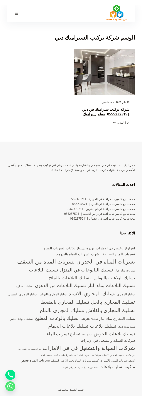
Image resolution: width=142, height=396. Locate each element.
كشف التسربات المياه (68, 355)
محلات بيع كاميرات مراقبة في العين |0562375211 (103, 204)
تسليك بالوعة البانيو (22, 319)
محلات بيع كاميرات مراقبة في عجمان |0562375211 (102, 218)
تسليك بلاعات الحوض (114, 333)
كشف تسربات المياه (49, 355)
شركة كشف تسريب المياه (90, 355)
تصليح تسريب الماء (63, 334)
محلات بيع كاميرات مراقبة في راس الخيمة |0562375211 (99, 214)
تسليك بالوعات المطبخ (57, 318)
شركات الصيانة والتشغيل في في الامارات (89, 348)
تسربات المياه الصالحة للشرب (113, 253)
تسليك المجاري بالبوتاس (53, 294)
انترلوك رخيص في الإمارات (115, 248)
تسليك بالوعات (89, 319)
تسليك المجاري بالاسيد (92, 293)
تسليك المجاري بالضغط (65, 301)
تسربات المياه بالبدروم (72, 253)
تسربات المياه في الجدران (105, 261)
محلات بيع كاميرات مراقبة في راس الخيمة (80, 367)
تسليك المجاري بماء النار (117, 318)
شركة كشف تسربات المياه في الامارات (118, 355)
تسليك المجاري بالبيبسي (22, 294)
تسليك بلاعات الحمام (68, 326)
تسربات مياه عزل (125, 270)
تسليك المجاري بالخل (113, 301)
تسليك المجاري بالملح (62, 310)
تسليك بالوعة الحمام (126, 327)
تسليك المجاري (126, 294)
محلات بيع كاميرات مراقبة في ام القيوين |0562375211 (101, 209)
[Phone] (10, 375)
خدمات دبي (107, 102)
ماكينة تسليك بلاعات (117, 367)
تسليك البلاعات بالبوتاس (113, 278)
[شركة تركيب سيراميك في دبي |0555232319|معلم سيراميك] (104, 72)
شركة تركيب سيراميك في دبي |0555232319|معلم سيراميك (105, 112)
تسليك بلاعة (87, 334)
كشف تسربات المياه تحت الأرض (80, 360)
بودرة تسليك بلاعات (80, 248)
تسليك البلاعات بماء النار (111, 285)
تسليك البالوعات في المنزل (86, 269)
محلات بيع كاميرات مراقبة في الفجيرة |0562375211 (102, 199)
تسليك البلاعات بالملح (70, 277)
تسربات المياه (54, 248)
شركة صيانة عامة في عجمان (29, 349)
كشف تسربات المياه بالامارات (117, 360)
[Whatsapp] (10, 386)
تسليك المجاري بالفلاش (110, 310)
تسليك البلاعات (43, 269)
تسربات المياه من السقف (46, 261)
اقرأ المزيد (121, 123)
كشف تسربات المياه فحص (40, 360)
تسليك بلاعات (103, 326)
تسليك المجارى (24, 286)
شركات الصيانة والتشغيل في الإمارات (108, 340)
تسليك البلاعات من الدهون (60, 285)
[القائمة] (16, 13)
